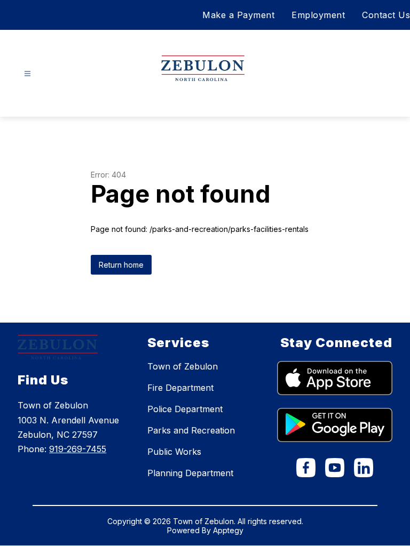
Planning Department (190, 473)
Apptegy (228, 530)
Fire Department (180, 387)
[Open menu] (27, 74)
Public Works (174, 451)
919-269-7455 (77, 449)
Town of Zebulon (182, 366)
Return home (121, 264)
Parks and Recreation (191, 430)
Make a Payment (238, 15)
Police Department (185, 409)
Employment (318, 15)
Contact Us (386, 15)
